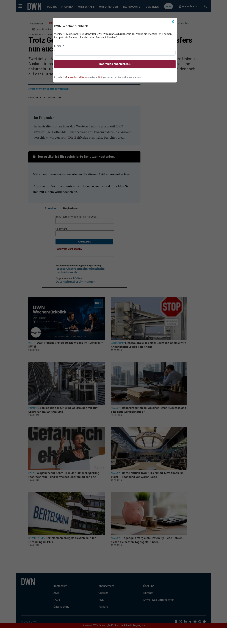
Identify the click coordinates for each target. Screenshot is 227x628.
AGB (100, 77)
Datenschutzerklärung (77, 77)
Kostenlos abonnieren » (115, 64)
